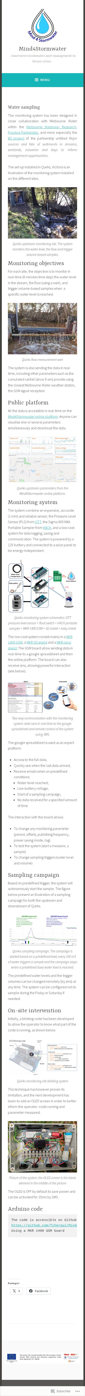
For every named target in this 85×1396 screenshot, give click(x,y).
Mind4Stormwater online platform (33, 416)
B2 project (16, 138)
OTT (38, 521)
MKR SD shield (37, 642)
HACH (47, 527)
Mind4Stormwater (42, 49)
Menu (45, 80)
